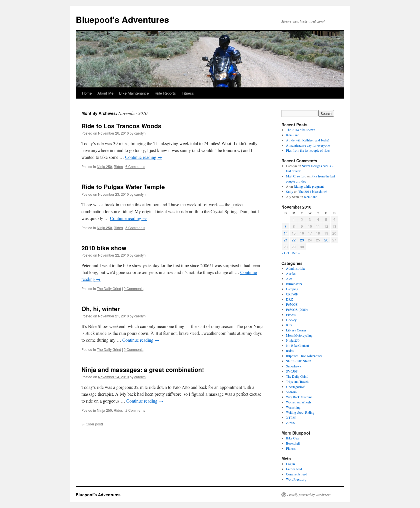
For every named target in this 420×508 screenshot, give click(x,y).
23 (302, 239)
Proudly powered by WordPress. (309, 494)
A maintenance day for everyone (308, 145)
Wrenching (293, 407)
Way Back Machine (299, 397)
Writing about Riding (300, 412)
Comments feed (296, 474)
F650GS (292, 304)
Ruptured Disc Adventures (304, 355)
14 (286, 233)
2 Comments (133, 288)
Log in (290, 463)
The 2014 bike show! (300, 129)
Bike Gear (293, 438)
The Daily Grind (109, 288)
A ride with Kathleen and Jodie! (307, 140)
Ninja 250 (104, 166)
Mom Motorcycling (299, 335)
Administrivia (295, 268)
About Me (105, 93)
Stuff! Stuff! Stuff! (298, 361)
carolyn (140, 133)
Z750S (290, 422)
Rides (118, 166)
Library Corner (296, 330)
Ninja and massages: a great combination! (142, 369)
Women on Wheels (298, 402)
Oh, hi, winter (100, 308)
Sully (289, 191)
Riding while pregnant (309, 186)
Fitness (188, 93)
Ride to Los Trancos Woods (121, 125)
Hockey (291, 319)
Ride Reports (165, 93)
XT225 (291, 417)
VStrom (291, 391)
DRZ (289, 299)
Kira (289, 325)
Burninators (294, 283)
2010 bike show (103, 247)
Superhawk (293, 366)
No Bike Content (297, 345)
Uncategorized (295, 386)
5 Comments (135, 227)
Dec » (296, 253)
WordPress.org (296, 479)
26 (326, 239)
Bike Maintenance (134, 93)
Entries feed (294, 469)
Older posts (92, 423)
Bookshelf (293, 443)
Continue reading (143, 157)
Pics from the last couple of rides (308, 150)
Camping (292, 289)
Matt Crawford (296, 176)
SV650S (292, 371)
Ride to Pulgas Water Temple (123, 186)
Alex (289, 278)
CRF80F (292, 294)
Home (87, 93)
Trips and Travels (297, 381)
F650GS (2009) (297, 309)
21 (286, 239)
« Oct (285, 253)
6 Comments (135, 166)
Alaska (290, 273)
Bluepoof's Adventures (122, 19)
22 (294, 239)
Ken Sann (292, 135)
